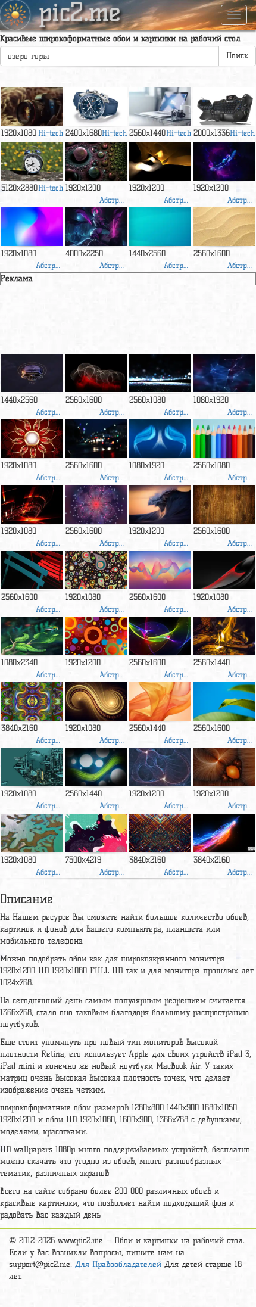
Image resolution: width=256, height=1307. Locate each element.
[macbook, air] (160, 701)
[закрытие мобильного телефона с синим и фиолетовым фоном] (224, 373)
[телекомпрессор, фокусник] (32, 106)
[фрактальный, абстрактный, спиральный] (96, 701)
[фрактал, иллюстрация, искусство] (224, 767)
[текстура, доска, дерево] (224, 504)
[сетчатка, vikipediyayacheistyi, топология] (32, 636)
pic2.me (80, 13)
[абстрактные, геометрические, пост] (96, 833)
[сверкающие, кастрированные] (160, 373)
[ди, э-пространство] (32, 504)
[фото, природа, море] (160, 504)
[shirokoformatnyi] (224, 570)
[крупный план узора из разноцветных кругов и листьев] (96, 570)
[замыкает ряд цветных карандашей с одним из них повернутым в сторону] (224, 438)
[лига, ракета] (224, 833)
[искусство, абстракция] (96, 504)
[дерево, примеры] (224, 226)
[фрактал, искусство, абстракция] (32, 701)
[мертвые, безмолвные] (32, 767)
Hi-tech (50, 133)
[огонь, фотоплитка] (224, 636)
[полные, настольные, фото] (224, 161)
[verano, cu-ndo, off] (32, 161)
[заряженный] (32, 438)
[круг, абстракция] (96, 636)
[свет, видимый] (32, 226)
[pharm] (224, 701)
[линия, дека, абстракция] (160, 636)
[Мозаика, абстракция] (160, 833)
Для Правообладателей (118, 1264)
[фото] (32, 833)
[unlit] (160, 767)
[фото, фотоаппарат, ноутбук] (160, 106)
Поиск (237, 56)
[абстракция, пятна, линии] (96, 373)
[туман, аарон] (96, 438)
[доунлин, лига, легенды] (96, 226)
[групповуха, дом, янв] (160, 161)
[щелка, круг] (96, 767)
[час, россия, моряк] (96, 106)
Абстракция (113, 199)
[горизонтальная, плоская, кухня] (32, 570)
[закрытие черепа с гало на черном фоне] (32, 373)
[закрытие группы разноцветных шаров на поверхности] (96, 161)
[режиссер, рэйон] (160, 226)
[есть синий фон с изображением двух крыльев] (160, 438)
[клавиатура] (224, 106)
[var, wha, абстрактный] (160, 570)
